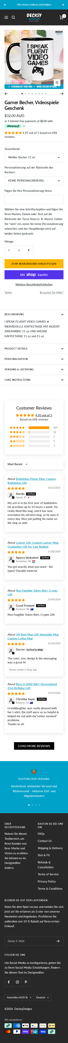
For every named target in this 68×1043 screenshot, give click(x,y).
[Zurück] (6, 93)
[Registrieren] (58, 941)
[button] (13, 132)
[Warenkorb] (61, 17)
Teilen (8, 292)
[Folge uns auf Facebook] (9, 982)
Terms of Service (48, 874)
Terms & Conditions (50, 888)
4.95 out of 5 (44, 415)
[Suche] (13, 17)
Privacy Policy (47, 881)
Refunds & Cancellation (45, 864)
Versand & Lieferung (19, 369)
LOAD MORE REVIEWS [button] (34, 746)
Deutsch (40, 997)
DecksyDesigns (23, 1008)
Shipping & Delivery (50, 848)
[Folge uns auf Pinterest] (26, 982)
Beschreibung (14, 314)
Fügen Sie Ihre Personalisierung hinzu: (28, 190)
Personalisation (16, 359)
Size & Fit (44, 855)
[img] (16, 488)
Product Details (16, 348)
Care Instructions (18, 379)
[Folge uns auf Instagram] (17, 982)
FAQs (41, 833)
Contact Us (45, 841)
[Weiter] (61, 93)
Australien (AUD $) (17, 997)
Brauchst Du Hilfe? (51, 292)
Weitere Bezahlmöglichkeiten (34, 284)
